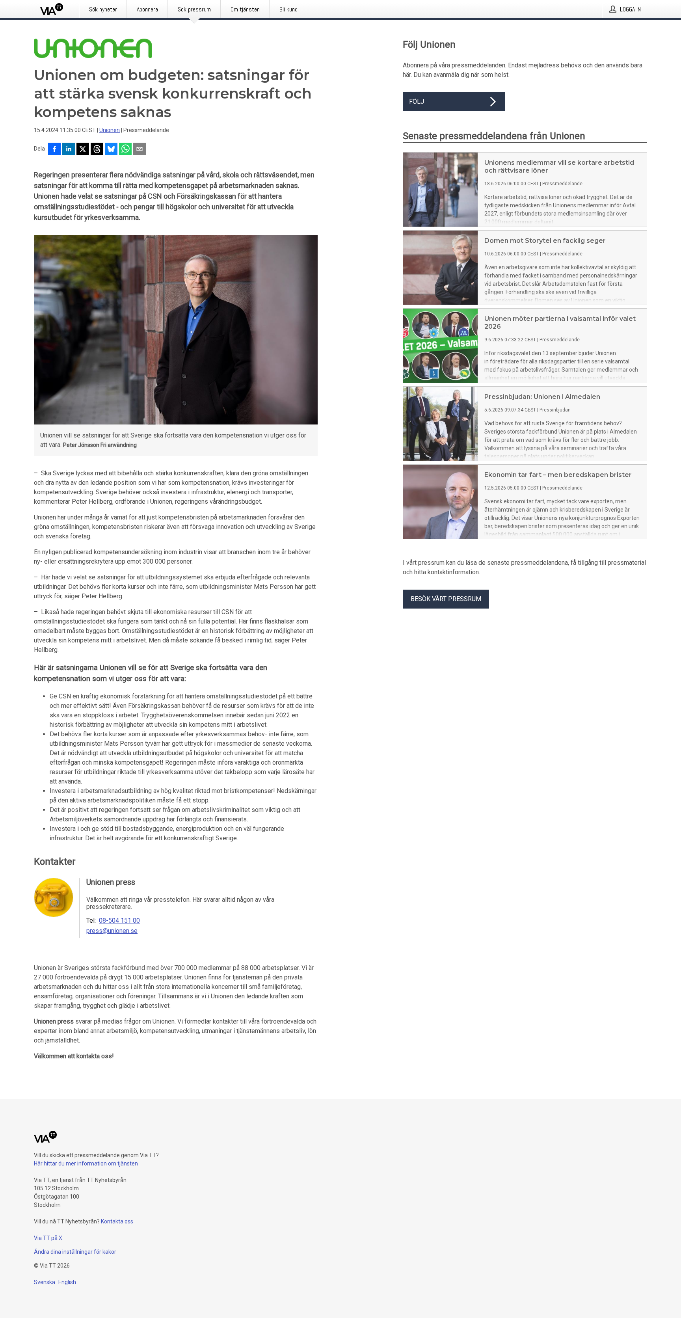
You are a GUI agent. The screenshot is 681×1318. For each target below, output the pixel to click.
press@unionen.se (112, 931)
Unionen (109, 130)
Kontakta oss (117, 1221)
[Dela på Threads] (97, 150)
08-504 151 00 (119, 920)
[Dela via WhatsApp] (125, 150)
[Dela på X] (82, 150)
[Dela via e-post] (139, 150)
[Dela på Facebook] (54, 150)
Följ (416, 101)
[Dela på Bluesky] (111, 150)
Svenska (44, 1282)
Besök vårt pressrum (446, 599)
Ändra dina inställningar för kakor (75, 1252)
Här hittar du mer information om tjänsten (86, 1163)
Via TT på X (48, 1238)
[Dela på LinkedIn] (68, 150)
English (67, 1282)
